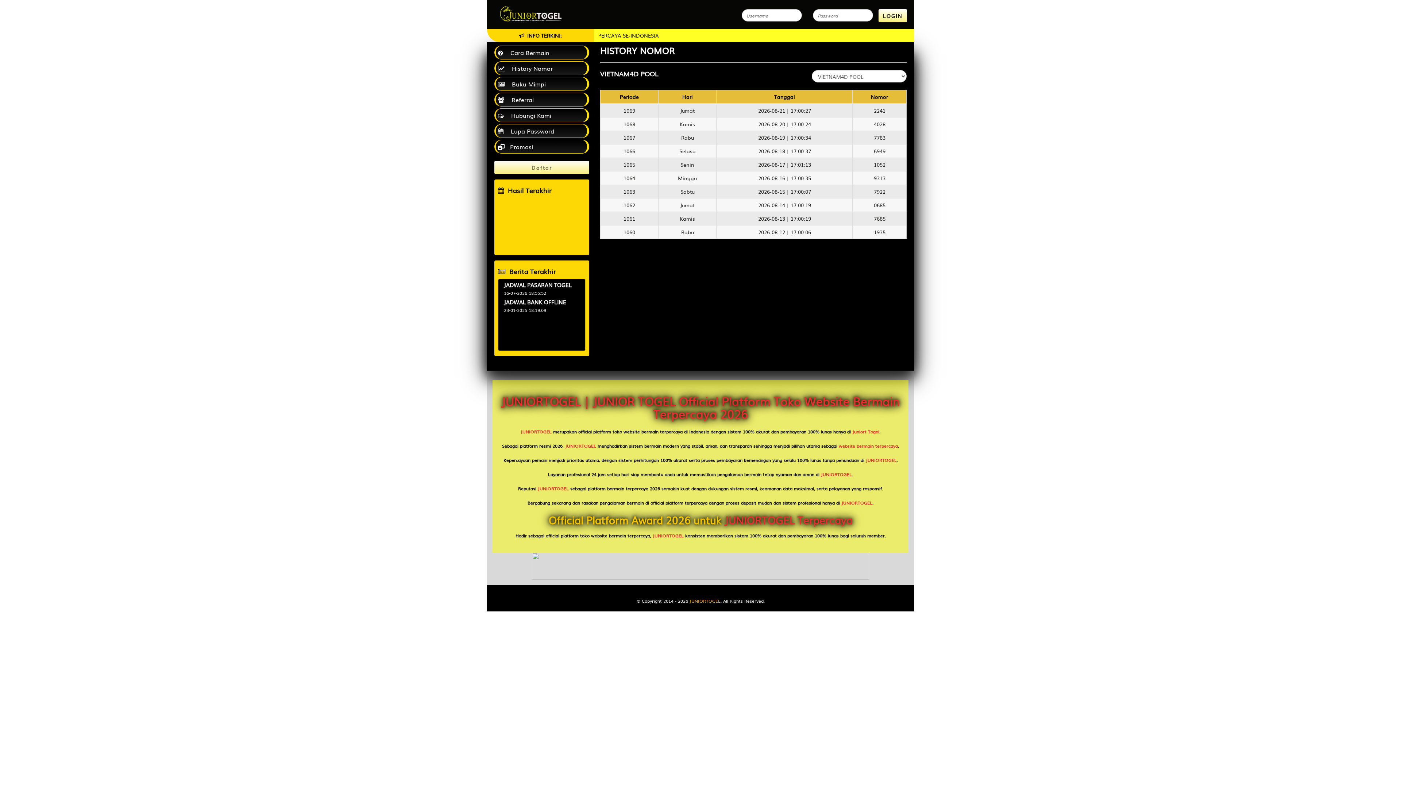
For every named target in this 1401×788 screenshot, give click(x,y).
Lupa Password (530, 131)
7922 (879, 191)
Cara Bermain (528, 52)
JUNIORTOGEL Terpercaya (789, 519)
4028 (879, 124)
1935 (879, 232)
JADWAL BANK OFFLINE (535, 302)
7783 (879, 137)
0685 (879, 205)
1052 (879, 164)
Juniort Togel (865, 431)
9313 (879, 178)
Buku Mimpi (527, 84)
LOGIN (893, 15)
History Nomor (530, 68)
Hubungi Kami (529, 115)
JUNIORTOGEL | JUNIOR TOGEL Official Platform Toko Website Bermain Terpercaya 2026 (700, 407)
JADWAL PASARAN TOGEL (538, 285)
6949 (879, 151)
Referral (521, 99)
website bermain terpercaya (868, 446)
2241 (879, 110)
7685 (879, 218)
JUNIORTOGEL (536, 431)
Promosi (520, 146)
